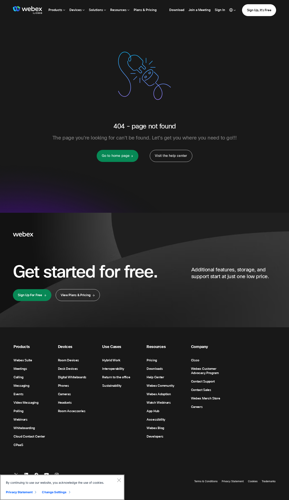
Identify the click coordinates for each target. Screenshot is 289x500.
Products (55, 10)
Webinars (21, 419)
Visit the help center (171, 155)
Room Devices (68, 360)
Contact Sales (201, 390)
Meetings (20, 369)
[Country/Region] (232, 10)
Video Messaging (26, 403)
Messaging (21, 386)
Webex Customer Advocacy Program (205, 371)
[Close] (119, 480)
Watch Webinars (159, 403)
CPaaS (18, 445)
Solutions (96, 10)
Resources (118, 10)
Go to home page (116, 155)
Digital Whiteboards (72, 377)
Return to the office (116, 377)
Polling (18, 411)
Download (176, 10)
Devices (76, 10)
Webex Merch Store (205, 398)
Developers (155, 436)
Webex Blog (155, 428)
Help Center (155, 377)
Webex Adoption (159, 394)
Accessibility (156, 419)
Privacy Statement (233, 481)
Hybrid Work (111, 360)
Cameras (64, 394)
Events (18, 394)
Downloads (155, 369)
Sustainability (111, 386)
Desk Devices (68, 369)
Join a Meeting (200, 10)
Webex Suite (23, 360)
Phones (63, 386)
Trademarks (268, 481)
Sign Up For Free (30, 295)
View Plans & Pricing (76, 295)
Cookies (252, 481)
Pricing (152, 360)
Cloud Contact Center (29, 436)
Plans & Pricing (145, 10)
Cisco (195, 360)
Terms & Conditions (205, 481)
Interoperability (113, 369)
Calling (18, 377)
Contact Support (203, 381)
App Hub (153, 411)
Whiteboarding (24, 428)
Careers (197, 407)
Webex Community (160, 386)
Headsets (65, 403)
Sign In (220, 10)
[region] (62, 487)
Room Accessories (71, 411)
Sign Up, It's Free (259, 10)
